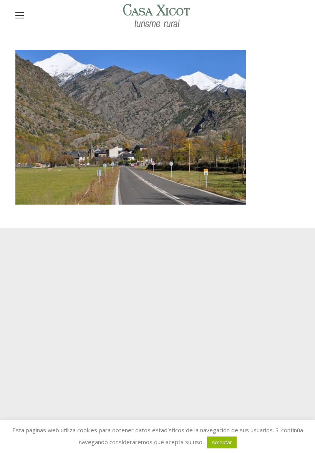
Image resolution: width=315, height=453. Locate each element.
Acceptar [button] (222, 442)
